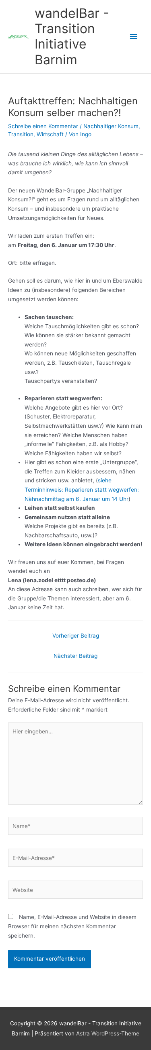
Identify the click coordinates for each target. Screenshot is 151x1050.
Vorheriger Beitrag (75, 635)
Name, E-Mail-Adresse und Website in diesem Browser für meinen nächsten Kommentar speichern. (72, 926)
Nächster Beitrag (75, 656)
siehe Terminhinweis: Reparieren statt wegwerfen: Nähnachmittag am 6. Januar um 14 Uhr (82, 489)
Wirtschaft (50, 134)
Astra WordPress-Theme (107, 1033)
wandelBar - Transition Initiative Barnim (72, 36)
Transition (20, 134)
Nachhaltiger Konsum (111, 126)
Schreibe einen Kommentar (43, 126)
